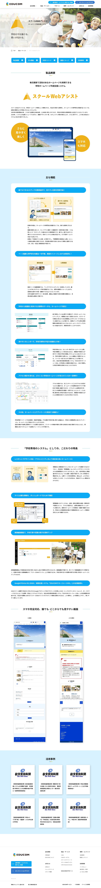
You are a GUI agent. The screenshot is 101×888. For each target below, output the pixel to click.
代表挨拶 (47, 855)
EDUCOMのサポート (67, 871)
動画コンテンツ (84, 857)
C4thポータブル (65, 857)
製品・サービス (65, 852)
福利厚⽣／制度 (84, 869)
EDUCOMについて (49, 857)
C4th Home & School (66, 865)
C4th (62, 855)
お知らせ (47, 864)
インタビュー (83, 867)
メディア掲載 (48, 872)
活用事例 (82, 855)
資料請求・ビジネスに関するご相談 (63, 2)
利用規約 (77, 884)
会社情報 (47, 852)
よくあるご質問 (84, 872)
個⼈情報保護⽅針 (32, 884)
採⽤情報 (82, 864)
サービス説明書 (86, 884)
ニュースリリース (49, 869)
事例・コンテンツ (85, 852)
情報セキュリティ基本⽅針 (17, 884)
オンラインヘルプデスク (86, 2)
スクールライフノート (66, 860)
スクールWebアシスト (66, 862)
